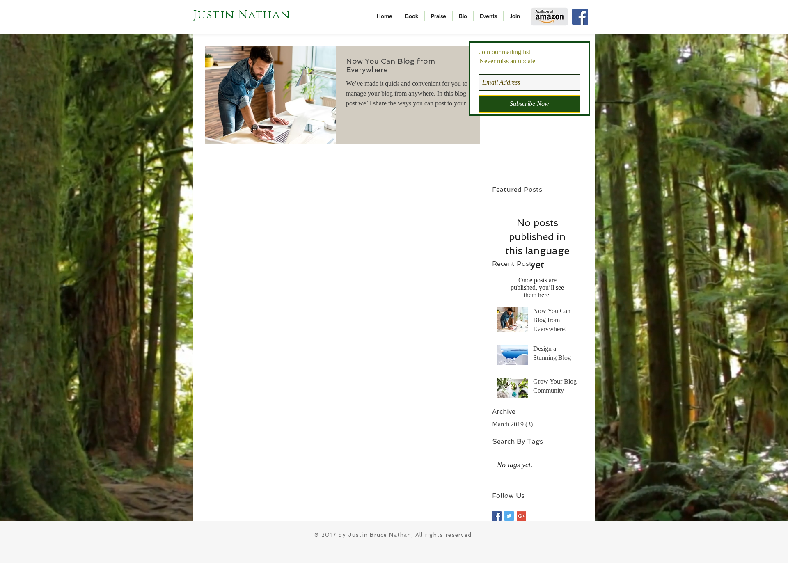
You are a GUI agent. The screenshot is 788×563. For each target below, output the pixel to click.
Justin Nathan (241, 15)
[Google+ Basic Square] (521, 516)
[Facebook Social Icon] (580, 17)
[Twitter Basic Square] (509, 516)
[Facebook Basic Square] (497, 516)
